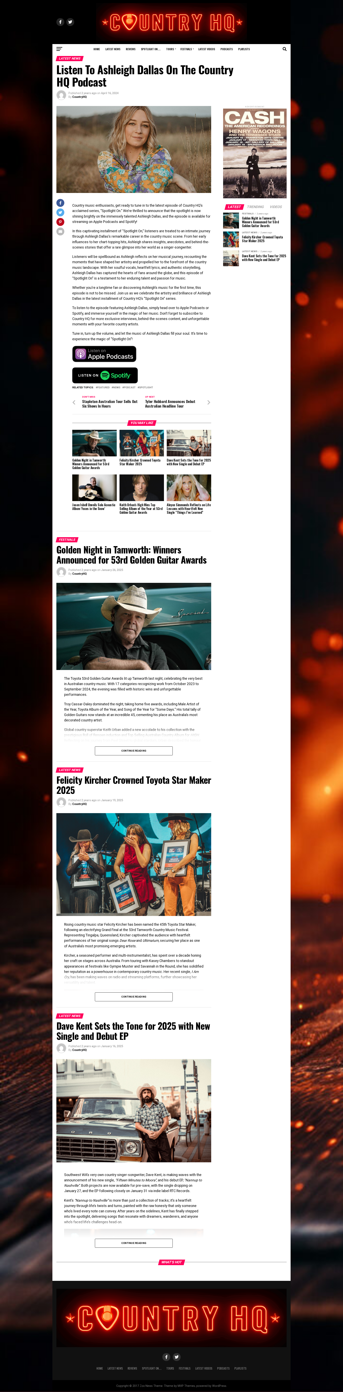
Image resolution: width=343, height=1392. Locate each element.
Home (96, 49)
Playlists (244, 49)
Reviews (130, 49)
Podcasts (227, 49)
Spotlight (146, 387)
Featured (103, 387)
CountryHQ (79, 96)
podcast (130, 387)
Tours (170, 49)
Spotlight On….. (151, 49)
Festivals (186, 49)
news (116, 387)
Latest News (112, 49)
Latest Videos (206, 49)
